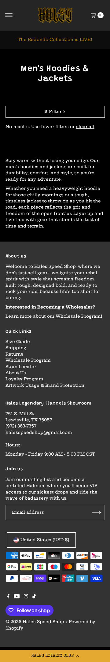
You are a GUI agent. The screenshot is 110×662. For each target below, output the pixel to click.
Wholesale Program (78, 316)
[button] (55, 656)
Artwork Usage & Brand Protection (45, 385)
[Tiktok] (34, 597)
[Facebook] (8, 597)
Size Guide (18, 341)
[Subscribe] (97, 512)
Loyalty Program (24, 379)
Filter (55, 111)
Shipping (16, 347)
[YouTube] (17, 597)
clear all (85, 126)
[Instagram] (26, 597)
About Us (16, 372)
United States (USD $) (44, 539)
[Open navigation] (9, 15)
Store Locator (21, 366)
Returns (14, 354)
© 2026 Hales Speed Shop (35, 621)
